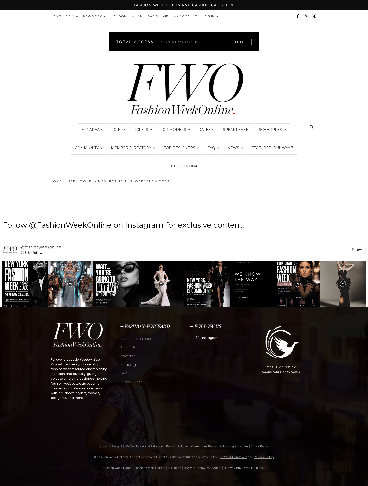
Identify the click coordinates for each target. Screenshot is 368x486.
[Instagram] (305, 16)
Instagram (210, 338)
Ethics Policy (260, 446)
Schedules (270, 129)
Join (70, 16)
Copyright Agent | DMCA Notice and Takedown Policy (137, 446)
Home (55, 16)
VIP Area (91, 129)
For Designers (179, 148)
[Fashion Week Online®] (184, 90)
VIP (166, 16)
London (119, 16)
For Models (173, 129)
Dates (204, 129)
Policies (183, 446)
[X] (314, 16)
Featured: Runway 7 (272, 148)
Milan (137, 16)
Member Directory (131, 148)
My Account (185, 16)
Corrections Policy (204, 446)
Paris (153, 16)
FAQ (211, 148)
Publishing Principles (233, 446)
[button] (312, 128)
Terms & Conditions (233, 457)
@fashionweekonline (41, 247)
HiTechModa (184, 166)
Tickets (140, 129)
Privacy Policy (264, 457)
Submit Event (237, 129)
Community (87, 148)
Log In (208, 16)
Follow (357, 250)
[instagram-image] (25, 284)
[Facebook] (297, 16)
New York (92, 16)
